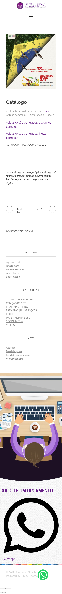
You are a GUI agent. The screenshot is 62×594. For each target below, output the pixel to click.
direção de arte (34, 176)
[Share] (4, 588)
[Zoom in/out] (9, 588)
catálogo (17, 172)
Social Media (14, 321)
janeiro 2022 (12, 266)
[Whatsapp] (43, 574)
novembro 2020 (15, 269)
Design (21, 176)
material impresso (33, 179)
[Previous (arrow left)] (1, 592)
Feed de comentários (18, 355)
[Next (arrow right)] (4, 592)
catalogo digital (32, 172)
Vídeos (10, 325)
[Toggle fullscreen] (7, 588)
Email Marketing (17, 306)
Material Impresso (18, 317)
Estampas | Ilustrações (21, 310)
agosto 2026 (13, 262)
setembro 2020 (14, 273)
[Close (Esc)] (1, 588)
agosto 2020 (13, 276)
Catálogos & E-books (42, 115)
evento (47, 176)
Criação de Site (16, 303)
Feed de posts (14, 351)
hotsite (10, 179)
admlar (46, 111)
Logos (10, 314)
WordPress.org (14, 358)
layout (18, 179)
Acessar (10, 347)
